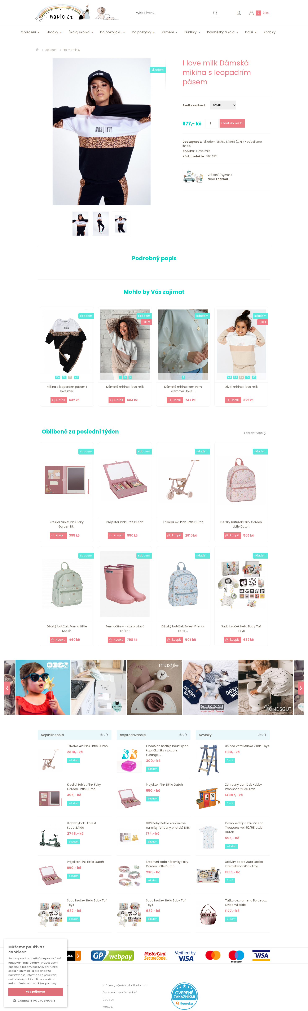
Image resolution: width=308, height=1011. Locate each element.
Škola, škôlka (79, 32)
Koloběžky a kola (220, 32)
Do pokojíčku (110, 32)
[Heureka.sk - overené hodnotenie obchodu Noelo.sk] (184, 1009)
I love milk (202, 151)
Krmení (168, 32)
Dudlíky (190, 32)
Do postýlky (141, 32)
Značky (270, 32)
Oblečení (28, 32)
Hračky (52, 32)
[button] (35, 1000)
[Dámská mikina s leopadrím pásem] (102, 131)
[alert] (35, 973)
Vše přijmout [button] (35, 991)
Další (249, 32)
